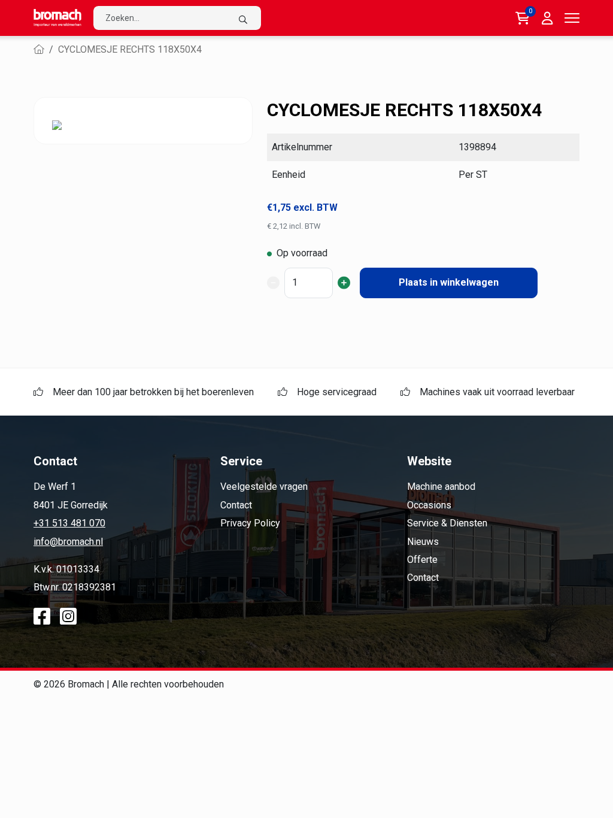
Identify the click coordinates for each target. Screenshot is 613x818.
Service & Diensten (447, 523)
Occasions (429, 505)
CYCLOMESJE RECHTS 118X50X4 (130, 49)
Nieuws (423, 541)
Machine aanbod (441, 486)
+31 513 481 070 (69, 523)
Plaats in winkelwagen (449, 282)
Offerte (422, 559)
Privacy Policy (250, 523)
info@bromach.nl (68, 541)
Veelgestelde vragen (264, 486)
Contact (236, 505)
